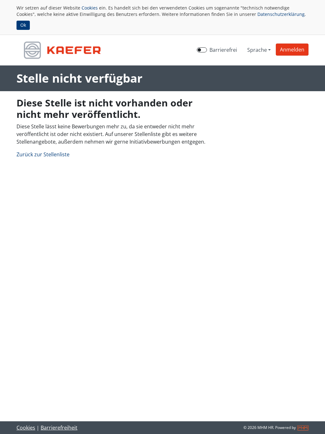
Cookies (90, 8)
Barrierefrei (223, 49)
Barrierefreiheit (59, 427)
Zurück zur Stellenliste (43, 154)
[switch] (202, 49)
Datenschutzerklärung (281, 14)
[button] (292, 50)
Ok (23, 25)
